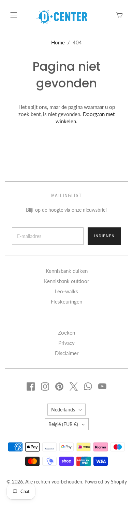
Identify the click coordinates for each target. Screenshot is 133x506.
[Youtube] (102, 386)
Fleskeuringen (66, 301)
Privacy (66, 343)
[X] (74, 386)
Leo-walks (66, 291)
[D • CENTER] (61, 16)
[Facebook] (31, 386)
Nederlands (63, 409)
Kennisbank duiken (67, 271)
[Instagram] (45, 386)
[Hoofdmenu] (13, 15)
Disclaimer (66, 353)
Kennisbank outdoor (66, 281)
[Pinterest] (59, 386)
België (63, 424)
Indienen (104, 236)
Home (58, 42)
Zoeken (66, 332)
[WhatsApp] (88, 386)
